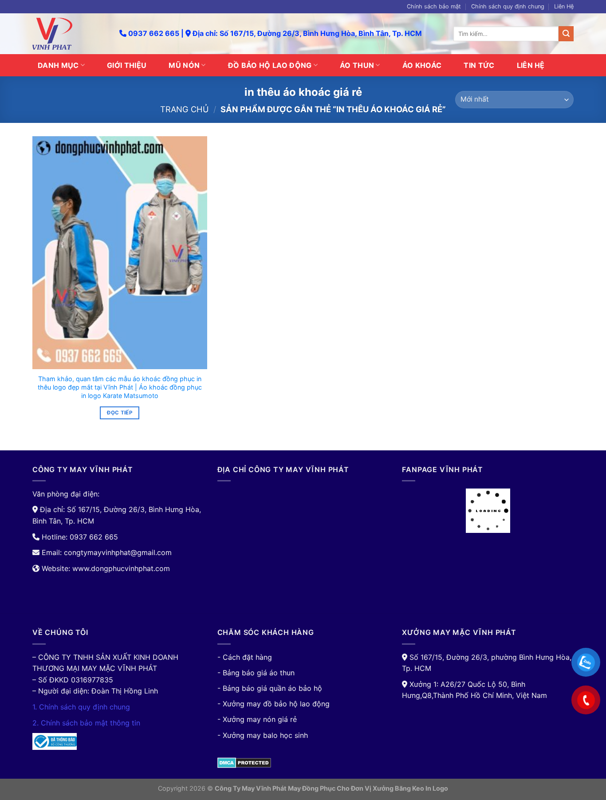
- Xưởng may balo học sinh (262, 735)
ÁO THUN (357, 65)
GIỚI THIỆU (126, 65)
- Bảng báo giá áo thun (256, 672)
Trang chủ (184, 109)
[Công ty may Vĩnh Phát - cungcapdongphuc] (69, 33)
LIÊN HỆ (531, 65)
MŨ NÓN (184, 65)
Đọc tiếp (119, 413)
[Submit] (566, 33)
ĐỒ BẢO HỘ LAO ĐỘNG (270, 65)
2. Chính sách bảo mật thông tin (86, 722)
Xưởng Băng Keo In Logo (410, 788)
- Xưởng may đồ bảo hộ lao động (273, 703)
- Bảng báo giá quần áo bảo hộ (269, 688)
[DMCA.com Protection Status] (244, 761)
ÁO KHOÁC (422, 65)
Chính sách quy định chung (507, 6)
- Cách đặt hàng (244, 657)
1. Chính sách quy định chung (81, 706)
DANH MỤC (58, 65)
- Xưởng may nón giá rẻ (257, 719)
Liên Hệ (564, 6)
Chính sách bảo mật (434, 6)
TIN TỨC (479, 65)
